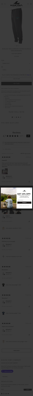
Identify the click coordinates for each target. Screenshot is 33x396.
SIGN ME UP (24, 202)
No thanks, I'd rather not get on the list (24, 205)
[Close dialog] (31, 188)
